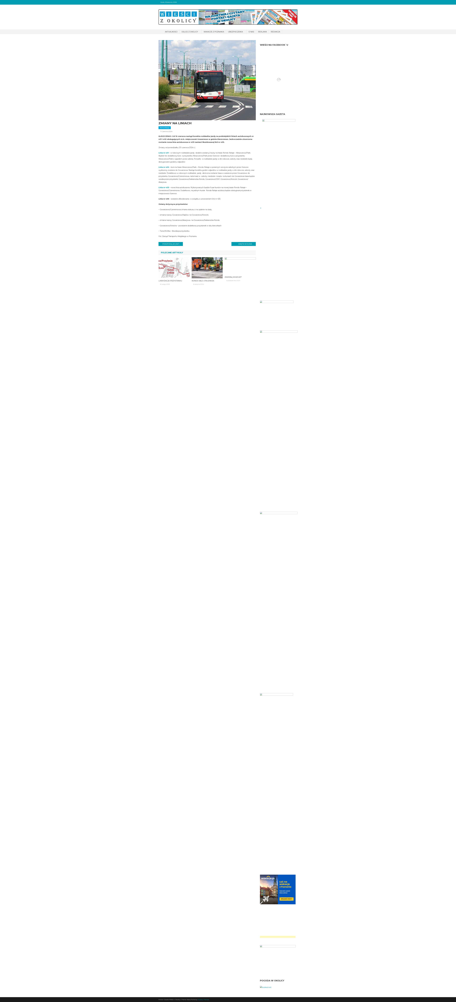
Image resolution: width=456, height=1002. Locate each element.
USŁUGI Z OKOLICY (189, 32)
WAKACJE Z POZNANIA (214, 32)
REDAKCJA (275, 32)
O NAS (251, 32)
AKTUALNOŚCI (171, 32)
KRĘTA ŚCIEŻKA (245, 244)
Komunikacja (164, 128)
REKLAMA (262, 32)
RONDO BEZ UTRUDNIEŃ (203, 281)
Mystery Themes (203, 999)
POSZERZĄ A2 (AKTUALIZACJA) (172, 244)
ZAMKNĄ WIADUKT (233, 277)
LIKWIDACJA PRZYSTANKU (170, 281)
